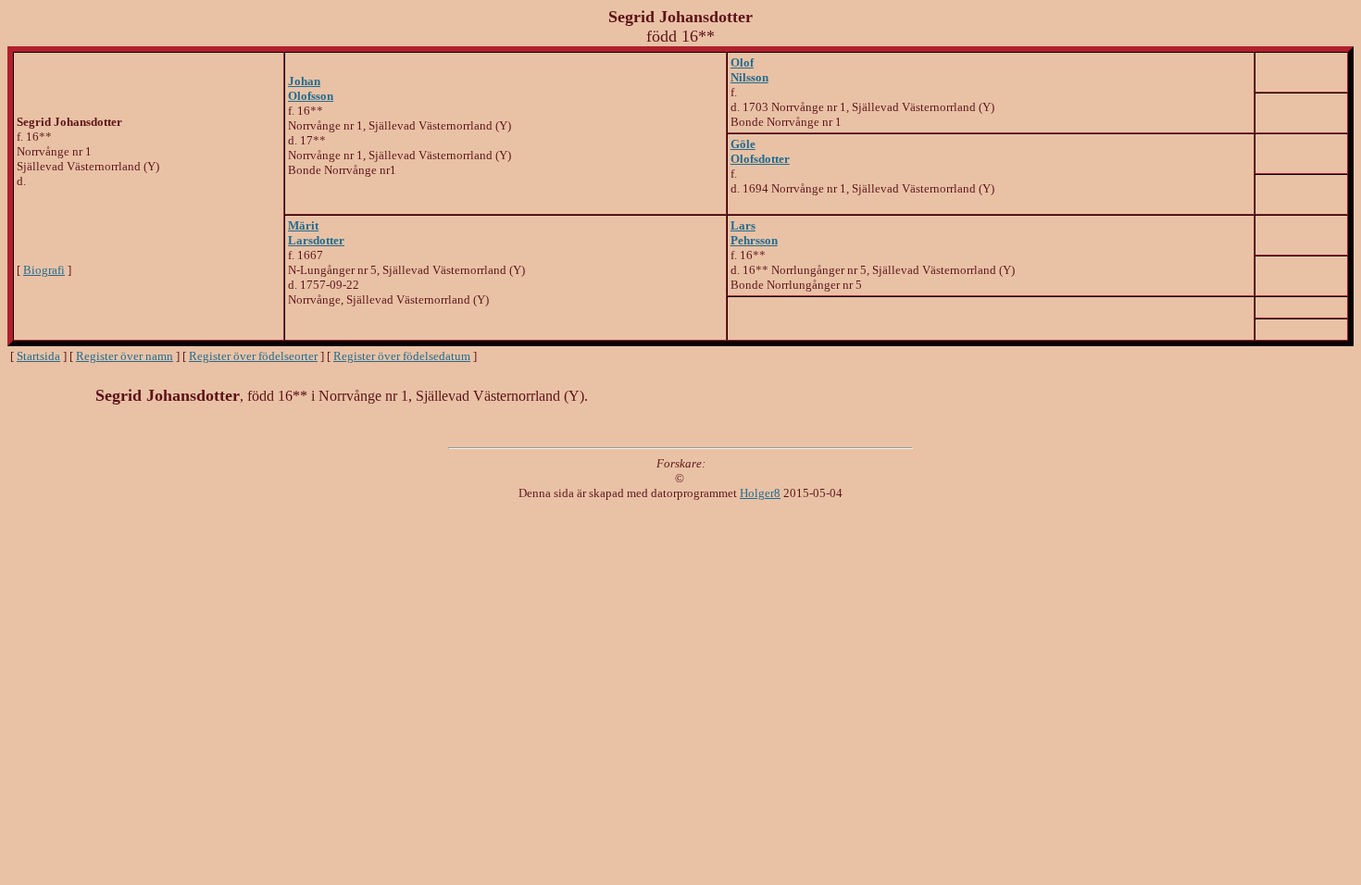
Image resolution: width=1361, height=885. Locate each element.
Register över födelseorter (253, 356)
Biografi (44, 270)
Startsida (38, 356)
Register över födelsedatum (401, 356)
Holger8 (760, 493)
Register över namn (124, 356)
